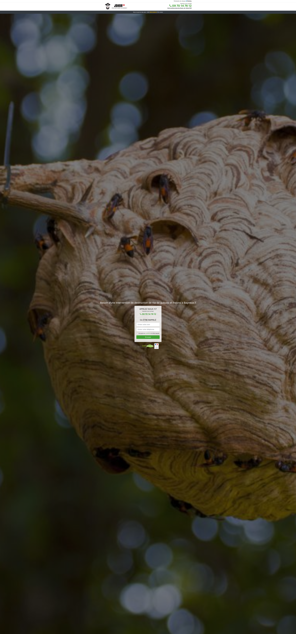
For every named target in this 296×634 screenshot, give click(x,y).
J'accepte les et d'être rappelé (148, 333)
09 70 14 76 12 (182, 5)
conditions (148, 333)
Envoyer (148, 337)
